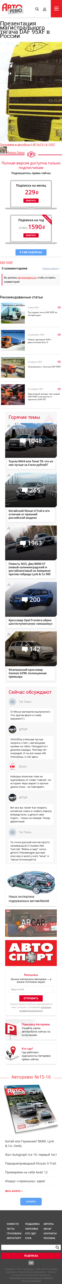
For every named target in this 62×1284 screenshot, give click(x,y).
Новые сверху (50, 268)
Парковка (31, 1228)
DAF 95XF (6, 262)
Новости (13, 1223)
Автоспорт (13, 1238)
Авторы (49, 1223)
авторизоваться (27, 277)
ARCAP (47, 1228)
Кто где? (30, 1233)
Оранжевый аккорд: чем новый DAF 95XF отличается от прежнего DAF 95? (44, 396)
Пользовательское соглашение (25, 1278)
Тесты (10, 1228)
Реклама (49, 1238)
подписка (31, 1255)
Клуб (28, 1238)
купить (31, 1201)
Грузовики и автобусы (15, 144)
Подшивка (32, 1223)
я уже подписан (31, 252)
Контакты (50, 1233)
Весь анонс (13, 1191)
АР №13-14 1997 (44, 144)
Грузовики (13, 1233)
